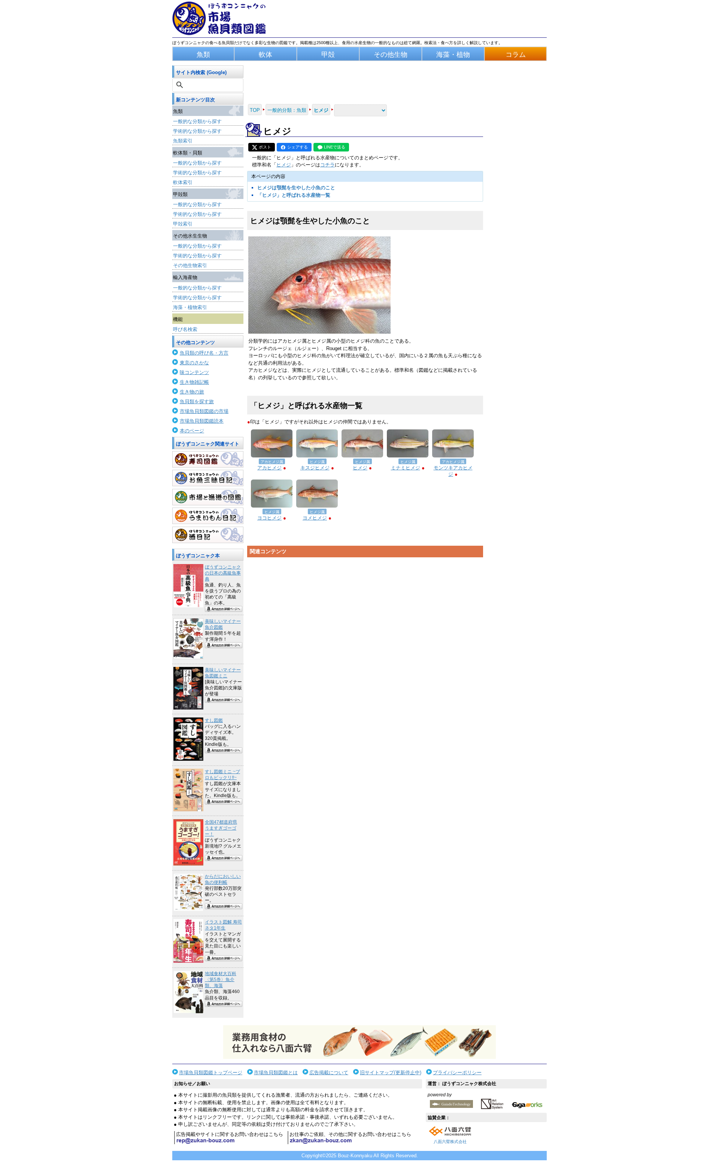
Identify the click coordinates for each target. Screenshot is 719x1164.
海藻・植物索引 (190, 307)
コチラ (327, 165)
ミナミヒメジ (405, 468)
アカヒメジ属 (272, 462)
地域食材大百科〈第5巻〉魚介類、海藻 (220, 979)
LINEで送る (334, 147)
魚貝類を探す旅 (197, 401)
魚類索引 (182, 141)
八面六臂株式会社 (450, 1141)
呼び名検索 (185, 329)
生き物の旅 (192, 392)
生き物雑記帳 (194, 382)
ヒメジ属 (317, 462)
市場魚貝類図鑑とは (276, 1072)
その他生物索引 (190, 265)
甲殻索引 (182, 224)
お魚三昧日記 (207, 478)
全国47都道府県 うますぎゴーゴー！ (221, 828)
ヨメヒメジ (315, 518)
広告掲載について (328, 1072)
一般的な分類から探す (197, 121)
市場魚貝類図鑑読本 (202, 421)
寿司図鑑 (207, 459)
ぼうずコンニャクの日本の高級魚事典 (223, 573)
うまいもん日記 (207, 516)
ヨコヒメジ (269, 518)
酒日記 (207, 535)
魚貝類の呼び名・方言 (204, 353)
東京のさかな (194, 362)
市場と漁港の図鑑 (207, 497)
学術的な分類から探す (197, 131)
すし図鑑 (214, 720)
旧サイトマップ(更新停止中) (390, 1072)
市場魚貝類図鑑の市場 (204, 411)
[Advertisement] (365, 631)
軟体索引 (182, 182)
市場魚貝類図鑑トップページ (210, 1072)
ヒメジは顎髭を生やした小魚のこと (296, 187)
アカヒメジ (269, 468)
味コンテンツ (194, 372)
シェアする (297, 147)
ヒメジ (283, 165)
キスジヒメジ (315, 468)
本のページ (192, 431)
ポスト (265, 147)
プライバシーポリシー (457, 1072)
